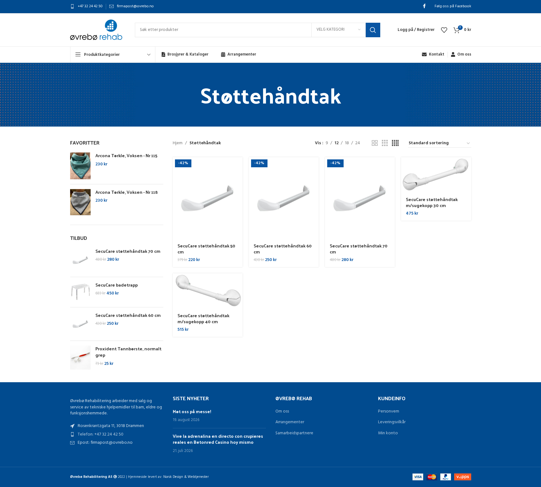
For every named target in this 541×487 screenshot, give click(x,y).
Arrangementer (289, 422)
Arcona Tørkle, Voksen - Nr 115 (126, 155)
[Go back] (192, 94)
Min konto (388, 433)
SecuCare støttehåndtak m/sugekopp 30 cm (432, 202)
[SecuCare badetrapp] (80, 292)
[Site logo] (96, 29)
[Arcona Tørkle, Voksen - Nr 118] (80, 202)
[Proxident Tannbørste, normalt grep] (80, 358)
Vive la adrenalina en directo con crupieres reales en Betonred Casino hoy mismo (218, 439)
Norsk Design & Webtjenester (186, 477)
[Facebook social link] (424, 6)
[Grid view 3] (385, 143)
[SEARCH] (373, 30)
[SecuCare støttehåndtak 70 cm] (80, 260)
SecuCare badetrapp (116, 285)
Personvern (388, 411)
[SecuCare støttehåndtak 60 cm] (80, 324)
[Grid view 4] (395, 143)
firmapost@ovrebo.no (135, 6)
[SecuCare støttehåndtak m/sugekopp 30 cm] (436, 174)
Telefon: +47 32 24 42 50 (100, 434)
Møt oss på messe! (192, 411)
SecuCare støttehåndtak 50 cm (206, 249)
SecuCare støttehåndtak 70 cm (127, 251)
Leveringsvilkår (392, 422)
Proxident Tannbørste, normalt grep (128, 352)
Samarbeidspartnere (294, 433)
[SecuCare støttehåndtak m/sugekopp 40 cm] (208, 290)
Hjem (178, 143)
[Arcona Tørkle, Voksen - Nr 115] (80, 165)
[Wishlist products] (444, 30)
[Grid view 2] (375, 143)
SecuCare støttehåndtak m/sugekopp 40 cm (203, 319)
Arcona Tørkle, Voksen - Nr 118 (126, 192)
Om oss (282, 411)
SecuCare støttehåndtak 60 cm (128, 315)
